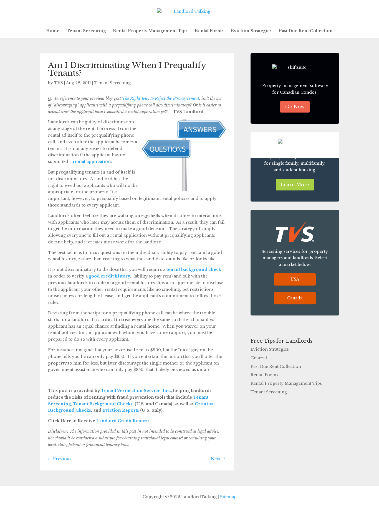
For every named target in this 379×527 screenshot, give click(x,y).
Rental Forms (209, 31)
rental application (92, 161)
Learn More (295, 184)
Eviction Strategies (251, 31)
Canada (294, 298)
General (259, 357)
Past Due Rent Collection (306, 31)
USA (294, 279)
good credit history (109, 276)
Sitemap (228, 496)
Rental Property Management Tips (150, 31)
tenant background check (193, 269)
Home (52, 31)
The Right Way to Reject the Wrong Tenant (160, 98)
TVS (58, 82)
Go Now (295, 107)
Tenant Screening (86, 31)
